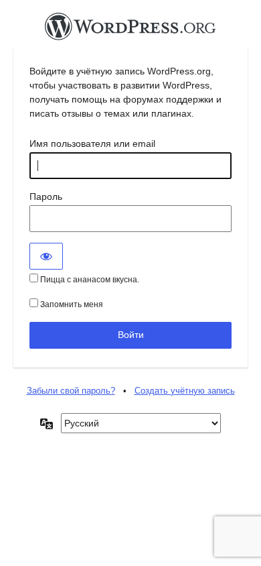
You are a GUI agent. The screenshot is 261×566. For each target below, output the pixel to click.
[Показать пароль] (46, 256)
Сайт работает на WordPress (130, 30)
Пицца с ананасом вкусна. (88, 279)
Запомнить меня (70, 304)
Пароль (45, 196)
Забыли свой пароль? (71, 391)
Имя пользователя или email (92, 143)
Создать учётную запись (185, 391)
